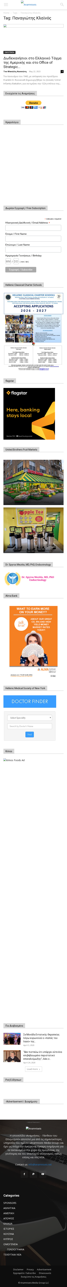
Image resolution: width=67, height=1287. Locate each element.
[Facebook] (24, 1174)
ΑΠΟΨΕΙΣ (8, 1218)
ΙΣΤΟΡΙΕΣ (8, 1228)
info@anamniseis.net (40, 1164)
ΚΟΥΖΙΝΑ (8, 1234)
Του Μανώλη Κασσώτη (15, 71)
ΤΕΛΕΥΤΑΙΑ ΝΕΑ (12, 1254)
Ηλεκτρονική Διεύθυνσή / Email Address (27, 222)
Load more (32, 1069)
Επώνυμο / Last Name (17, 244)
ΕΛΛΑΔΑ (7, 1223)
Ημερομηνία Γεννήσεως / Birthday (23, 255)
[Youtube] (42, 1174)
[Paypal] (33, 1174)
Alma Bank (11, 595)
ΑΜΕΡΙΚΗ (8, 1213)
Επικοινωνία (45, 1273)
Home (6, 12)
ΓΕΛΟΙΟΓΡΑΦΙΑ (15, 1249)
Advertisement (44, 1269)
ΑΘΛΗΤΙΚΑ (9, 1208)
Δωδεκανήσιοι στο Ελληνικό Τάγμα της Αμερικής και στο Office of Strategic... (32, 62)
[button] (5, 4)
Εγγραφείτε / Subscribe (24, 1273)
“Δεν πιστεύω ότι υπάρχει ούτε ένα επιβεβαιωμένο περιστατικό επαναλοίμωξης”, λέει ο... (42, 1055)
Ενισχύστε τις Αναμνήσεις (33, 1276)
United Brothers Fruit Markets (21, 449)
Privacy (30, 1269)
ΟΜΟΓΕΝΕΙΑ (9, 52)
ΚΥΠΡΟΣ (8, 1239)
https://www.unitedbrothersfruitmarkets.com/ (33, 502)
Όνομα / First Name (16, 233)
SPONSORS (9, 1203)
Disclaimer (18, 1269)
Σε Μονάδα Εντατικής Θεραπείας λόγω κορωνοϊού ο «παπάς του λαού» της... (41, 1038)
